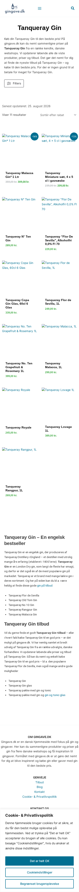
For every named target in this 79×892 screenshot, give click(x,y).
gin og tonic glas (55, 695)
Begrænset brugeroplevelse (39, 883)
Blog (40, 787)
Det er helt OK (39, 861)
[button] (73, 8)
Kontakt (39, 791)
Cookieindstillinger (39, 872)
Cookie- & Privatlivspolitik (39, 796)
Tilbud (39, 782)
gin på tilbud (44, 585)
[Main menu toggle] (39, 8)
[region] (39, 850)
